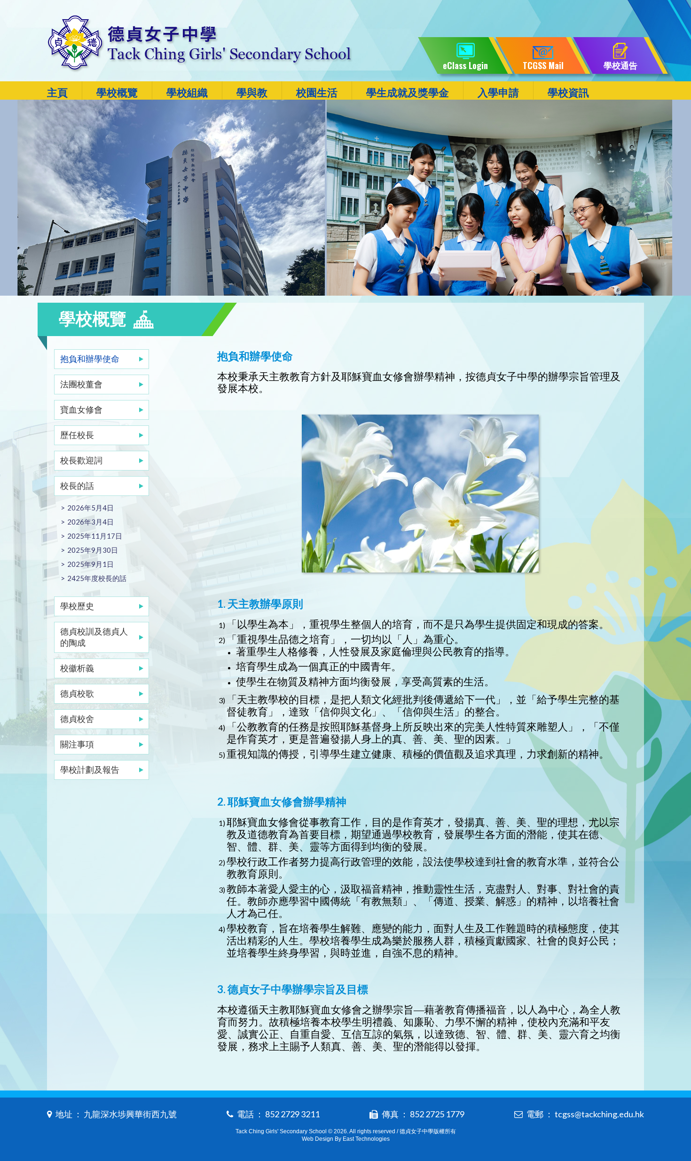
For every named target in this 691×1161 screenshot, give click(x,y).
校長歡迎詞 (81, 460)
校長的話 (77, 485)
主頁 (57, 92)
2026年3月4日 (90, 522)
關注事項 (77, 744)
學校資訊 (568, 92)
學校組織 (187, 92)
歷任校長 (77, 435)
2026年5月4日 (90, 507)
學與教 (251, 92)
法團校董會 (81, 384)
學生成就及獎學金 (407, 92)
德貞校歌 (77, 693)
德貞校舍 (77, 719)
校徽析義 (77, 668)
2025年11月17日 (94, 536)
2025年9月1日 (90, 564)
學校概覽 (117, 92)
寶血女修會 (81, 409)
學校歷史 (77, 606)
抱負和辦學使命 (89, 358)
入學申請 (498, 92)
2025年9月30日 (92, 550)
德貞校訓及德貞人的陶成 (94, 637)
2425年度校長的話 (96, 578)
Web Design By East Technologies (346, 1139)
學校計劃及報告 (89, 769)
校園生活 (317, 92)
